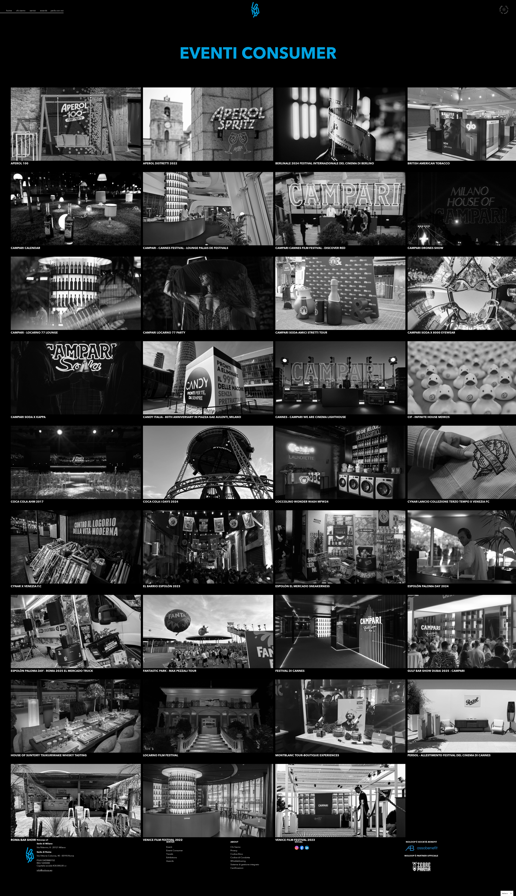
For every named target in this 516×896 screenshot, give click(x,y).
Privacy (233, 850)
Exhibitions (171, 857)
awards (43, 10)
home (9, 10)
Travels (169, 854)
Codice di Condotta (240, 857)
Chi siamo (235, 847)
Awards (170, 861)
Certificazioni (236, 868)
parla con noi (57, 10)
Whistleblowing (238, 861)
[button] (33, 10)
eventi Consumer (174, 850)
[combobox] (507, 893)
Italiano (505, 893)
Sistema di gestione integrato (244, 864)
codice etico (236, 854)
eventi (169, 847)
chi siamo (20, 10)
